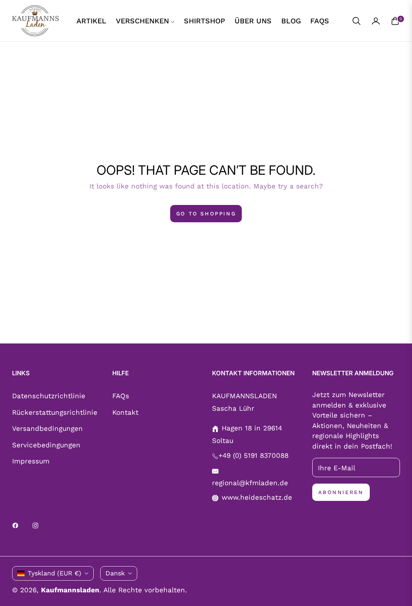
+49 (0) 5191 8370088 (253, 455)
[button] (356, 21)
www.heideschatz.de (257, 497)
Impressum (30, 461)
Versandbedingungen (47, 428)
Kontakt (125, 412)
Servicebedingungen (46, 445)
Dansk (115, 573)
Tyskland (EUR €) (54, 573)
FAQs (120, 396)
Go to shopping (206, 214)
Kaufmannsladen (70, 590)
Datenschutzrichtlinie (48, 396)
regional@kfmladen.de (250, 483)
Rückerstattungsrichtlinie (54, 412)
